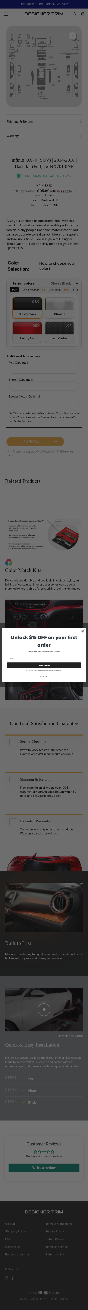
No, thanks (44, 676)
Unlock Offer (44, 665)
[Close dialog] (83, 631)
